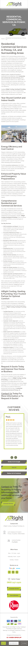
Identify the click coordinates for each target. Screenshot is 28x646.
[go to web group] (14, 637)
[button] (24, 643)
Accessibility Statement (14, 630)
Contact (3, 89)
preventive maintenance (12, 165)
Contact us (16, 284)
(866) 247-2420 (14, 582)
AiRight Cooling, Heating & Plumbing (10, 74)
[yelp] (16, 572)
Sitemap (5, 630)
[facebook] (9, 572)
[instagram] (13, 572)
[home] (14, 4)
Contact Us (6, 393)
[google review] (14, 568)
